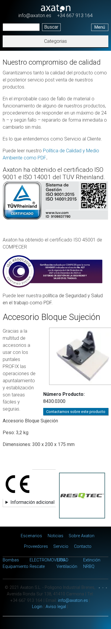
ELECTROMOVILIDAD (49, 560)
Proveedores (36, 546)
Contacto (82, 546)
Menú (99, 27)
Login (37, 606)
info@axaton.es (34, 15)
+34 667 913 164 (75, 15)
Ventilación (67, 566)
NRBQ (88, 566)
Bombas (11, 560)
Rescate (37, 566)
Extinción (91, 560)
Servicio (60, 546)
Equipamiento (15, 566)
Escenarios (31, 535)
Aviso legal (56, 606)
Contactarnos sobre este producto (75, 411)
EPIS (61, 560)
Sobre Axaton (81, 535)
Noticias (55, 535)
